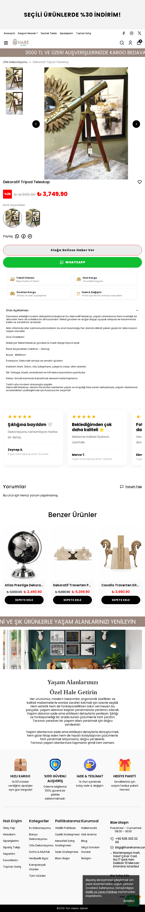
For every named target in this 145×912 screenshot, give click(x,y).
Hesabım (9, 834)
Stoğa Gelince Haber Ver (72, 250)
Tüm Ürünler (37, 876)
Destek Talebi (49, 33)
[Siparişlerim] (130, 42)
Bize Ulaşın (62, 858)
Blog (84, 841)
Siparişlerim (66, 33)
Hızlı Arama (88, 834)
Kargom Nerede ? (28, 33)
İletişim (86, 858)
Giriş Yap (9, 828)
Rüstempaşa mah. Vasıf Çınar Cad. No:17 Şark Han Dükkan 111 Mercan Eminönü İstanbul (126, 859)
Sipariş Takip (11, 847)
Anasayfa (9, 33)
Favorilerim (10, 860)
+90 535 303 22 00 (126, 840)
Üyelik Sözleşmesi (67, 834)
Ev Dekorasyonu (40, 828)
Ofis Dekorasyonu (15, 62)
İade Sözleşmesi (66, 852)
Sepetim (9, 854)
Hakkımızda (89, 828)
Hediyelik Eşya (38, 858)
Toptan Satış (83, 33)
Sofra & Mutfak (39, 852)
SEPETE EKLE (24, 600)
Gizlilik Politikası (65, 828)
